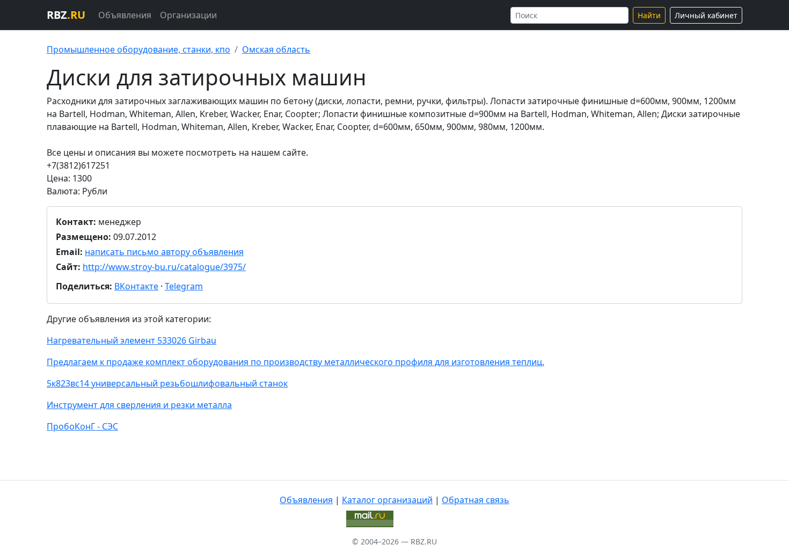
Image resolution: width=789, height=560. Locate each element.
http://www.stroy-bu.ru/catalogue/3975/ (164, 267)
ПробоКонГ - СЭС (82, 426)
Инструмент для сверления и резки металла (139, 405)
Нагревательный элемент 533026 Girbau (131, 340)
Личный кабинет (706, 15)
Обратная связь (475, 500)
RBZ (66, 15)
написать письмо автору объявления (164, 252)
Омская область (276, 49)
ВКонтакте (136, 286)
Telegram (184, 286)
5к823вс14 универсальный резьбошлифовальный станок (167, 383)
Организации (188, 15)
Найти (649, 15)
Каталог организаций (387, 500)
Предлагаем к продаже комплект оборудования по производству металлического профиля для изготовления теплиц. (295, 362)
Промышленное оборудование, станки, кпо (138, 49)
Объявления (124, 15)
